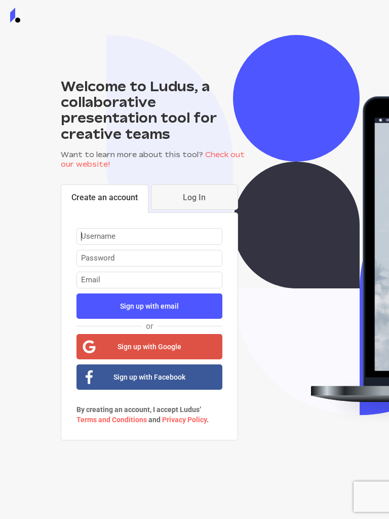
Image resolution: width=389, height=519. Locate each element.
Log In (194, 197)
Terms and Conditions (111, 420)
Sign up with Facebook (149, 377)
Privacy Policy (184, 420)
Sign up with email (149, 306)
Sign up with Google (149, 347)
